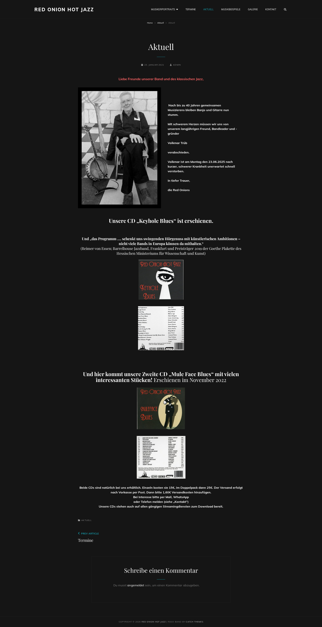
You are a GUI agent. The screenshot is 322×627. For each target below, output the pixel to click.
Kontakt (270, 9)
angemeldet (135, 585)
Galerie (253, 9)
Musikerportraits (163, 9)
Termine (190, 9)
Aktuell (208, 9)
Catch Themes (194, 621)
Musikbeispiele (230, 9)
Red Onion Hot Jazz (64, 9)
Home (150, 23)
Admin (177, 65)
